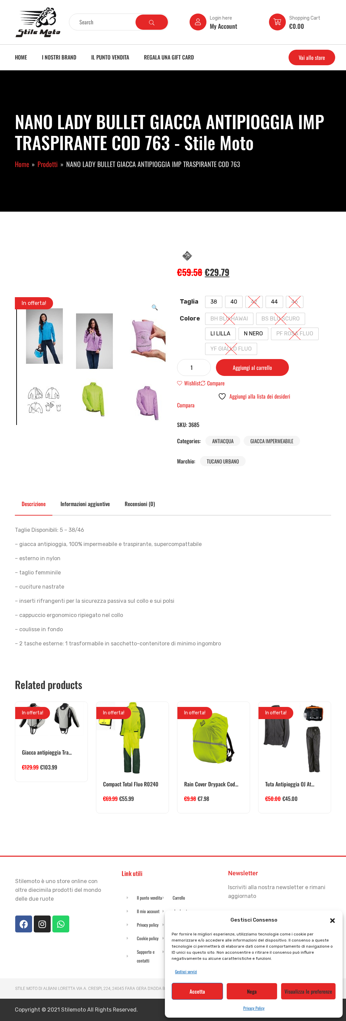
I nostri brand (59, 57)
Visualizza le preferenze (308, 991)
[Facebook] (23, 924)
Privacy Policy (254, 1008)
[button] (332, 920)
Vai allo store (312, 57)
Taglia (189, 301)
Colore (190, 318)
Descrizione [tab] (34, 504)
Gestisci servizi (186, 971)
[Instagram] (42, 924)
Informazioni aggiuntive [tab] (85, 504)
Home (21, 57)
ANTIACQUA (222, 441)
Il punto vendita (110, 57)
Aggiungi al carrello (252, 367)
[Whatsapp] (60, 924)
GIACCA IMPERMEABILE (271, 441)
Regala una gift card (169, 57)
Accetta (197, 991)
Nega (252, 991)
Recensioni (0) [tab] (140, 504)
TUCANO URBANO (223, 461)
